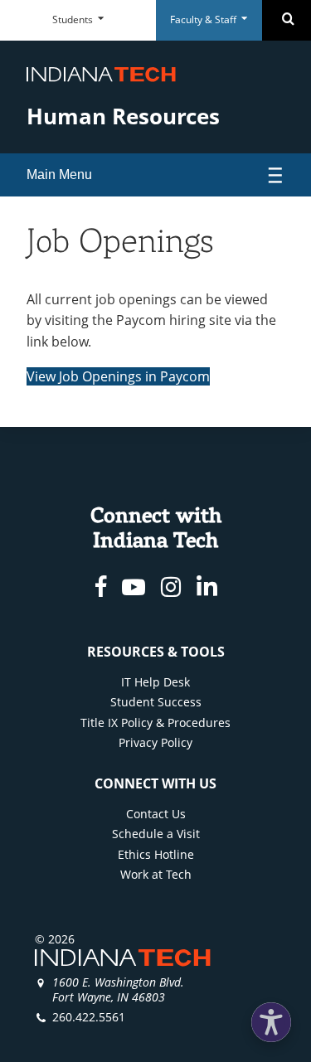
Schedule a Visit (156, 833)
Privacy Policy (155, 742)
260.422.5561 (88, 1017)
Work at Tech (156, 874)
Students (73, 19)
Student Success (156, 702)
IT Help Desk (155, 682)
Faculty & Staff (204, 19)
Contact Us (156, 814)
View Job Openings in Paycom (118, 376)
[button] (271, 1022)
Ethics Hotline (156, 854)
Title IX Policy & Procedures (155, 722)
